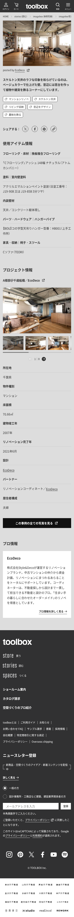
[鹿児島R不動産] (28, 902)
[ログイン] (6, 6)
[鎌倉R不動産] (62, 884)
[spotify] (65, 854)
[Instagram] (9, 854)
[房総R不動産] (45, 884)
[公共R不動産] (62, 902)
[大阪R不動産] (45, 893)
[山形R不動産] (28, 884)
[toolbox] (17, 641)
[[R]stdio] (28, 910)
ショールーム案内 (14, 689)
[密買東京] (11, 910)
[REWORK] (62, 910)
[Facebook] (42, 854)
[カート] (16, 6)
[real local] (45, 910)
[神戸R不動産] (62, 893)
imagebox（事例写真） (43, 16)
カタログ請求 (11, 698)
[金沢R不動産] (11, 893)
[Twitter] (31, 854)
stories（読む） (20, 16)
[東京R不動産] (11, 884)
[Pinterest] (20, 854)
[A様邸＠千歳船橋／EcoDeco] (37, 310)
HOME (6, 16)
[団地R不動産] (45, 902)
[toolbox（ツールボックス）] (37, 6)
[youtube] (54, 854)
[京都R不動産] (28, 893)
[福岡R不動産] (11, 902)
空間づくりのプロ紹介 (17, 707)
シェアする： (11, 129)
